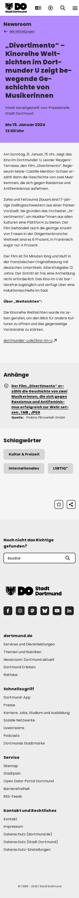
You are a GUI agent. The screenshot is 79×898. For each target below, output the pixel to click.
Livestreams (14, 727)
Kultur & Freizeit (24, 454)
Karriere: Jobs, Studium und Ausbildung (37, 712)
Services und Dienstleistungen (29, 644)
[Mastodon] (32, 610)
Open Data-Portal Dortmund (29, 781)
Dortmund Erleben (20, 667)
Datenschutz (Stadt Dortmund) (31, 841)
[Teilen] (71, 504)
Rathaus (11, 674)
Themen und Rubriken (22, 651)
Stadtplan (12, 773)
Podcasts (12, 735)
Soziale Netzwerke (19, 720)
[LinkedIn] (69, 610)
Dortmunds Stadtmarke (24, 743)
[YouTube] (57, 610)
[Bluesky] (44, 610)
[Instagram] (20, 610)
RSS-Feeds (13, 796)
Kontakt (10, 819)
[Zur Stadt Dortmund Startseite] (16, 7)
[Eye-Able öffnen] (50, 8)
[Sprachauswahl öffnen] (38, 8)
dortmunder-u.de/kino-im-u (28, 340)
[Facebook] (8, 610)
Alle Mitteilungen (22, 31)
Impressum (13, 826)
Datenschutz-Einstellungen (27, 850)
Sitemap (11, 765)
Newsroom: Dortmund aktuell (29, 659)
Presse (9, 705)
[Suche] (67, 558)
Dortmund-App (17, 697)
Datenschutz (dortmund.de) (28, 834)
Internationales (24, 468)
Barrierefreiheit (17, 788)
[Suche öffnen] (62, 8)
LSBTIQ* (60, 468)
